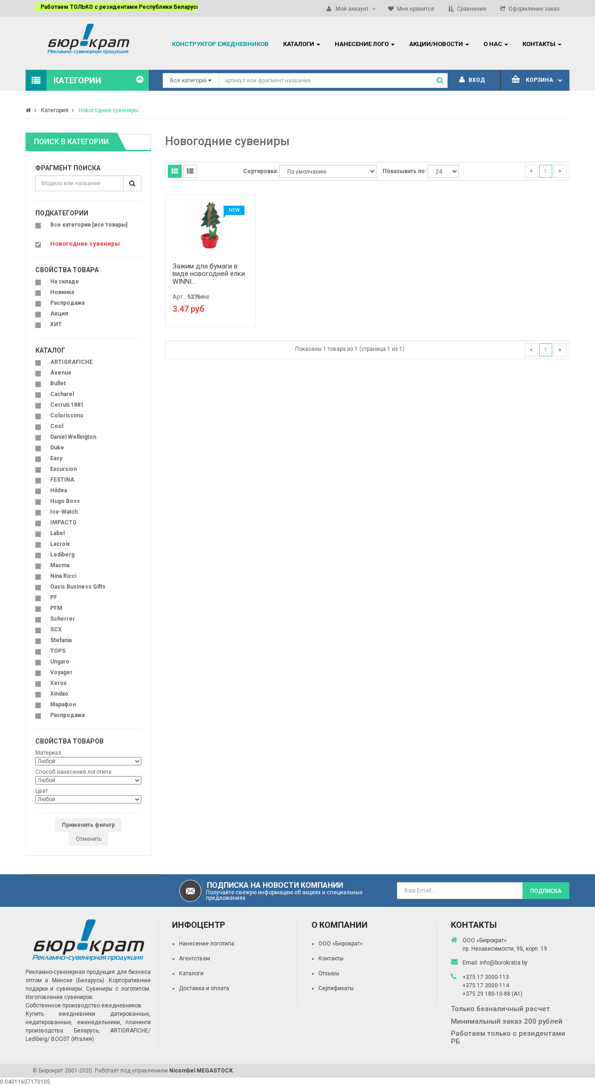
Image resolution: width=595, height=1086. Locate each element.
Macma (59, 565)
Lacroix (60, 544)
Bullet (58, 383)
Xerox (58, 683)
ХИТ (56, 324)
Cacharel (62, 394)
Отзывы (328, 973)
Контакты (331, 958)
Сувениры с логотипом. (118, 988)
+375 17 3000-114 (486, 985)
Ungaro (59, 661)
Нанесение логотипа (206, 943)
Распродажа (67, 303)
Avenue (61, 372)
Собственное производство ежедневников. (84, 1005)
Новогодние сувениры (109, 110)
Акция (59, 313)
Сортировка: (260, 171)
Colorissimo (67, 415)
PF (53, 597)
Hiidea (58, 490)
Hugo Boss (65, 501)
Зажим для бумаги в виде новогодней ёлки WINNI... (208, 274)
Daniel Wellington (73, 437)
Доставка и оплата (204, 988)
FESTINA (62, 479)
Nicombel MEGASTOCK (201, 1070)
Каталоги (191, 973)
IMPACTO (63, 522)
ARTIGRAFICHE (71, 362)
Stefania (61, 640)
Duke (57, 447)
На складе (64, 281)
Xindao (59, 693)
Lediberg (62, 554)
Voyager (61, 672)
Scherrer (62, 619)
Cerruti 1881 (67, 405)
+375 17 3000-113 (486, 977)
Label (57, 533)
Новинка (62, 292)
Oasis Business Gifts (78, 586)
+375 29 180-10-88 (487, 994)
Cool (56, 426)
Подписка (546, 891)
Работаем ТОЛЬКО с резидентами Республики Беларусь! (110, 7)
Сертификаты (336, 988)
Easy (56, 458)
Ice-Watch (64, 512)
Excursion (63, 469)
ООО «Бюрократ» (340, 943)
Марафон (63, 704)
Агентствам (194, 958)
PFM (56, 608)
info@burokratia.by (504, 962)
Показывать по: (404, 171)
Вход (476, 80)
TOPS (58, 651)
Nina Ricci (63, 576)
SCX (56, 629)
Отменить (88, 839)
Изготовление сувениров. (60, 997)
